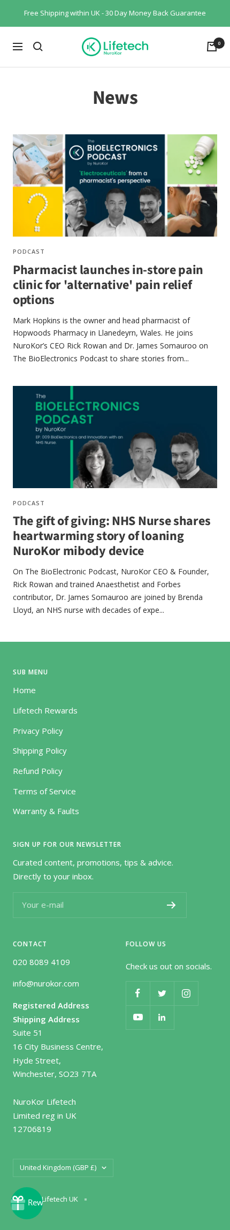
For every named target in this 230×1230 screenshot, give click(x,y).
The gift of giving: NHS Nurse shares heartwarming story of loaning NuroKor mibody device (111, 536)
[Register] (171, 905)
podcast (29, 251)
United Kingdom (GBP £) (58, 1167)
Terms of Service (44, 791)
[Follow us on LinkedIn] (162, 1017)
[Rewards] (27, 1203)
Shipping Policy (40, 750)
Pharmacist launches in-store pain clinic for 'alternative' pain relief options (108, 285)
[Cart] (211, 46)
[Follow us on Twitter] (162, 993)
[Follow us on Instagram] (186, 993)
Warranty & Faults (46, 811)
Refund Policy (38, 770)
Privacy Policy (38, 730)
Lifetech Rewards (45, 710)
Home (24, 690)
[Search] (38, 46)
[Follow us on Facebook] (138, 993)
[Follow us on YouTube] (138, 1017)
